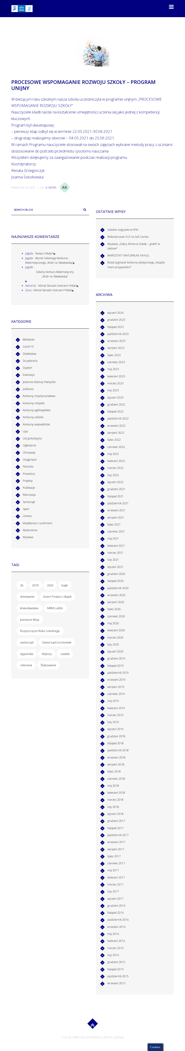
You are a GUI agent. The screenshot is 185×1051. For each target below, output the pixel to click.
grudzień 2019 (116, 658)
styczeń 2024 (115, 313)
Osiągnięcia (30, 459)
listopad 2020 (115, 581)
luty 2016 (113, 955)
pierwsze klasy (29, 620)
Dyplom (27, 368)
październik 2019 (118, 673)
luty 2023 (113, 390)
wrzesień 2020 (116, 595)
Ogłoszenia (29, 445)
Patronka (28, 466)
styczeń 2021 (115, 567)
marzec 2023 (115, 383)
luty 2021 (113, 560)
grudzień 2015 (116, 962)
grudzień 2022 (116, 404)
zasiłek (64, 654)
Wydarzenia (30, 530)
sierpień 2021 (115, 517)
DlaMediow (29, 354)
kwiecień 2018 (116, 793)
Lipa (25, 431)
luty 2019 (113, 722)
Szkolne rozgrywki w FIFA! (122, 230)
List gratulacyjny (32, 438)
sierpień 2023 (115, 348)
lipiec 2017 (114, 856)
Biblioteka (29, 339)
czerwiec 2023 (116, 362)
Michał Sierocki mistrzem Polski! (57, 286)
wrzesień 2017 (116, 842)
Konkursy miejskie (34, 403)
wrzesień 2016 (116, 927)
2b (21, 585)
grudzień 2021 (116, 489)
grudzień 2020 (116, 574)
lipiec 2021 (114, 524)
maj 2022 (113, 454)
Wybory (47, 654)
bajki (65, 585)
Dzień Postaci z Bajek (57, 597)
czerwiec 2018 (116, 779)
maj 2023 (113, 369)
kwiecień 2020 (116, 630)
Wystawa (28, 537)
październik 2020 (118, 588)
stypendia (26, 654)
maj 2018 (113, 786)
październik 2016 (118, 920)
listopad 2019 (115, 666)
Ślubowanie (48, 665)
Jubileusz (28, 389)
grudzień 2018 (116, 736)
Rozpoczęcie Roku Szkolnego (40, 631)
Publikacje (29, 488)
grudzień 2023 (116, 320)
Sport (26, 509)
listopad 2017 (115, 828)
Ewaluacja (29, 375)
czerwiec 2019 (116, 694)
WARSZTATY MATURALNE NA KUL (128, 255)
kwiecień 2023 (116, 376)
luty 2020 (113, 644)
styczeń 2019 (115, 729)
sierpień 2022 (115, 433)
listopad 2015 (115, 969)
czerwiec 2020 (116, 616)
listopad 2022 (115, 411)
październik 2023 (118, 334)
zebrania (26, 665)
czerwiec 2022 (116, 447)
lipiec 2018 (114, 771)
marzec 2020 (115, 637)
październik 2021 (118, 503)
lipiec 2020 (114, 609)
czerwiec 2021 (116, 531)
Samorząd (29, 502)
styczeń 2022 (115, 482)
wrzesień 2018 (116, 757)
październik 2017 (118, 835)
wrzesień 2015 (116, 983)
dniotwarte (27, 597)
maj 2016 (113, 934)
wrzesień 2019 (116, 680)
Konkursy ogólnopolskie (37, 410)
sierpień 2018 (115, 764)
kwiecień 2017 (116, 877)
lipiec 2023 (114, 355)
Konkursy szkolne (33, 417)
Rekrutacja (29, 495)
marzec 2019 (115, 715)
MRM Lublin (55, 608)
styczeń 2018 (115, 814)
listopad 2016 (115, 913)
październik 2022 (118, 418)
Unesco (27, 516)
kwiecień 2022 (116, 461)
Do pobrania (30, 361)
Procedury (29, 474)
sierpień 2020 (115, 602)
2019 (35, 585)
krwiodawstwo (29, 608)
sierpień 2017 (115, 849)
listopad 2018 (115, 743)
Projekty (28, 481)
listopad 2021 (115, 496)
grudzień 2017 (116, 821)
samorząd (26, 642)
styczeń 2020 (115, 651)
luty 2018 (113, 807)
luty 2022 (113, 475)
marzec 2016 (115, 948)
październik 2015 (118, 976)
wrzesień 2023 (116, 341)
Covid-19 (28, 346)
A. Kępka (51, 187)
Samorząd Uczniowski (56, 642)
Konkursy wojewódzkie (36, 424)
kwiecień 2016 (116, 941)
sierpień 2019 (115, 687)
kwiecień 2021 (116, 546)
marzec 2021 (115, 553)
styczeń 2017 (115, 899)
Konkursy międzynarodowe (39, 396)
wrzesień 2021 (116, 510)
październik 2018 (118, 750)
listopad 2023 (115, 327)
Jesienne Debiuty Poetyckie (39, 382)
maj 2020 (113, 623)
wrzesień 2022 (116, 426)
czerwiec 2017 (116, 863)
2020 (50, 585)
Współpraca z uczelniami (37, 523)
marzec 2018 (115, 800)
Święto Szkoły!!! (44, 253)
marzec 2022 (115, 468)
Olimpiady (29, 452)
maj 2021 (113, 538)
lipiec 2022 (114, 440)
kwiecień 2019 (116, 708)
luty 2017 (113, 891)
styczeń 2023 (115, 397)
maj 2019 (113, 701)
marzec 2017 (115, 884)
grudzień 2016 (116, 906)
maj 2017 (113, 870)
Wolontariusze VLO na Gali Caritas (127, 237)
